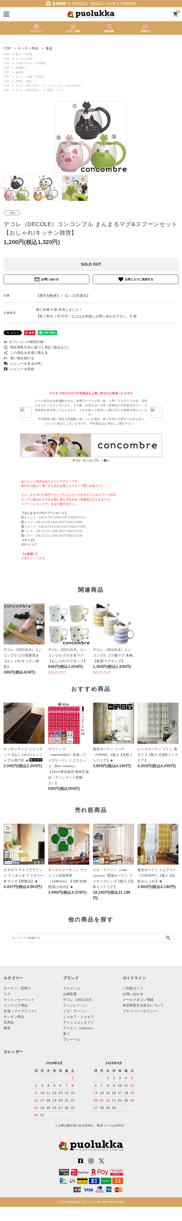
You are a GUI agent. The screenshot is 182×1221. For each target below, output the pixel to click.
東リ (66, 1034)
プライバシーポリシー (140, 1011)
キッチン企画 (24, 58)
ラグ (7, 994)
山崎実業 (70, 994)
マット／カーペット (19, 1000)
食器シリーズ (55, 90)
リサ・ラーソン (75, 1011)
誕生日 (20, 72)
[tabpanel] (91, 136)
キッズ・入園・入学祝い (31, 76)
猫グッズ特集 (24, 54)
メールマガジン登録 (138, 1000)
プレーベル (71, 1039)
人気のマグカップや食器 (31, 63)
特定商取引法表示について (143, 1005)
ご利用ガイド (133, 988)
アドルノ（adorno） (79, 1028)
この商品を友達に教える (26, 352)
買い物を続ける (19, 358)
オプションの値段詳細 (23, 342)
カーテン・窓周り (17, 988)
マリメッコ (71, 988)
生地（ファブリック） (21, 1011)
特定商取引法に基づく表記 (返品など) (36, 347)
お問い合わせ (46, 279)
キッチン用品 (14, 1017)
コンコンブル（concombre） (65, 85)
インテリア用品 (16, 1005)
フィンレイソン (75, 1005)
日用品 (9, 1022)
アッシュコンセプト (78, 1022)
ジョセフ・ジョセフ (78, 1017)
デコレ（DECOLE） (28, 85)
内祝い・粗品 (24, 81)
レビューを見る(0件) (23, 363)
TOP (6, 54)
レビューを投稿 (19, 369)
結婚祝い (21, 67)
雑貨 (7, 1028)
